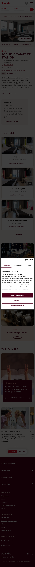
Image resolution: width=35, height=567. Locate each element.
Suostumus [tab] (6, 265)
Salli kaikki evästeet (17, 295)
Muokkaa (16, 300)
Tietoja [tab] (29, 265)
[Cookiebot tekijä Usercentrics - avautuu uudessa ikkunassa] (25, 260)
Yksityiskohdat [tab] (17, 265)
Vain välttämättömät (17, 305)
